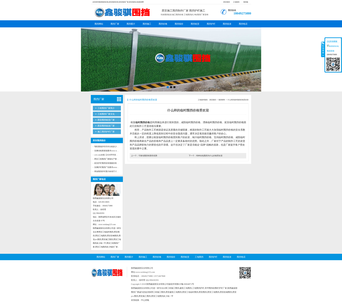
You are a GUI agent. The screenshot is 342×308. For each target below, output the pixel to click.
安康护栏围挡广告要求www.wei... (108, 167)
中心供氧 (145, 300)
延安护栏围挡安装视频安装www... (108, 163)
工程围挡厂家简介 (106, 108)
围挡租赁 (195, 24)
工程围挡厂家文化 (106, 114)
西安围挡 (226, 2)
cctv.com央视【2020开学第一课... (107, 155)
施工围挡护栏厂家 (106, 131)
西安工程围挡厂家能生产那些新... (108, 159)
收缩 (323, 49)
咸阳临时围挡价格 (190, 122)
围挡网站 (99, 24)
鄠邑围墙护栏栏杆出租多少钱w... (107, 147)
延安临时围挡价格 (234, 122)
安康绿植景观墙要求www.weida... (108, 151)
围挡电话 (243, 24)
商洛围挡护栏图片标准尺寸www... (108, 171)
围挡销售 (222, 100)
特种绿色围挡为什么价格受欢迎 (209, 156)
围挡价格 (163, 24)
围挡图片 (131, 24)
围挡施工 (147, 24)
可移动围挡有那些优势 (148, 156)
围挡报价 (179, 24)
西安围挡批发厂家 (106, 126)
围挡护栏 (211, 24)
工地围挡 (236, 2)
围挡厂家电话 (99, 179)
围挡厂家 (115, 24)
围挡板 (245, 2)
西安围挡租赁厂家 (106, 120)
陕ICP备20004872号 (185, 284)
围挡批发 (227, 24)
